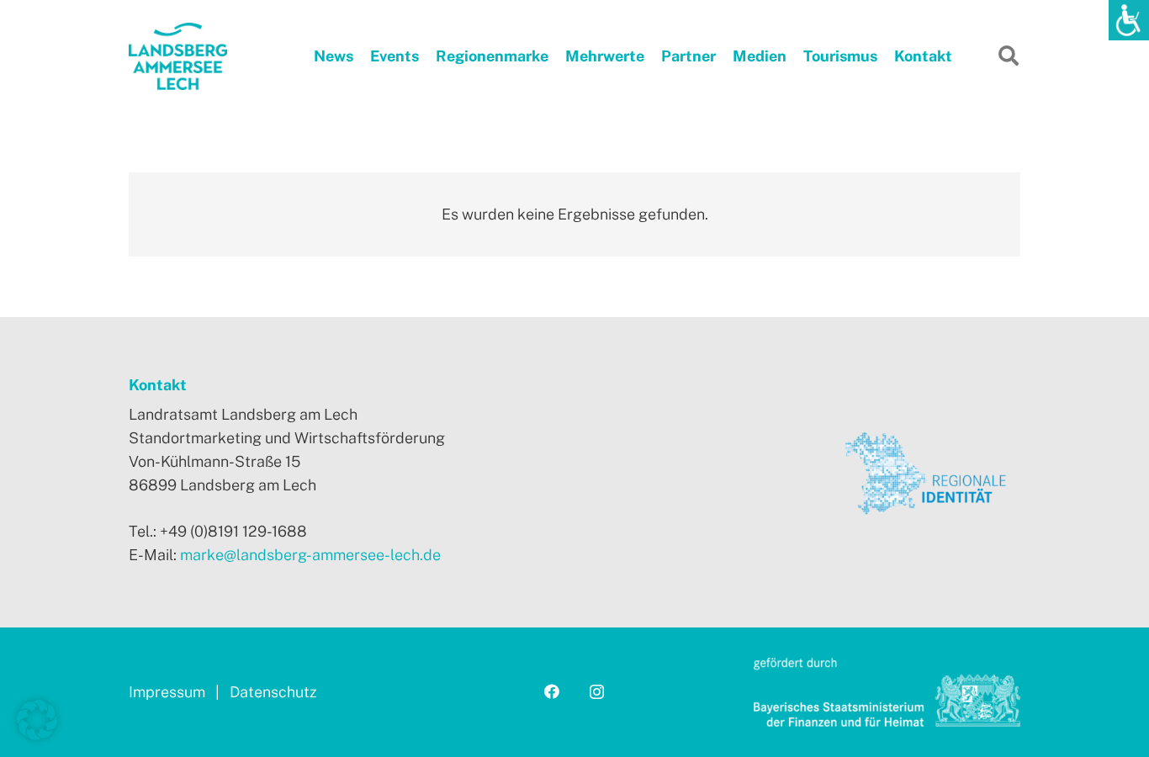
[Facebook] (551, 691)
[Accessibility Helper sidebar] (1129, 20)
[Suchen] (1008, 55)
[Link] (178, 56)
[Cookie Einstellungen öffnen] (37, 735)
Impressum (169, 692)
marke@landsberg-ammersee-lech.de (310, 555)
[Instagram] (597, 692)
